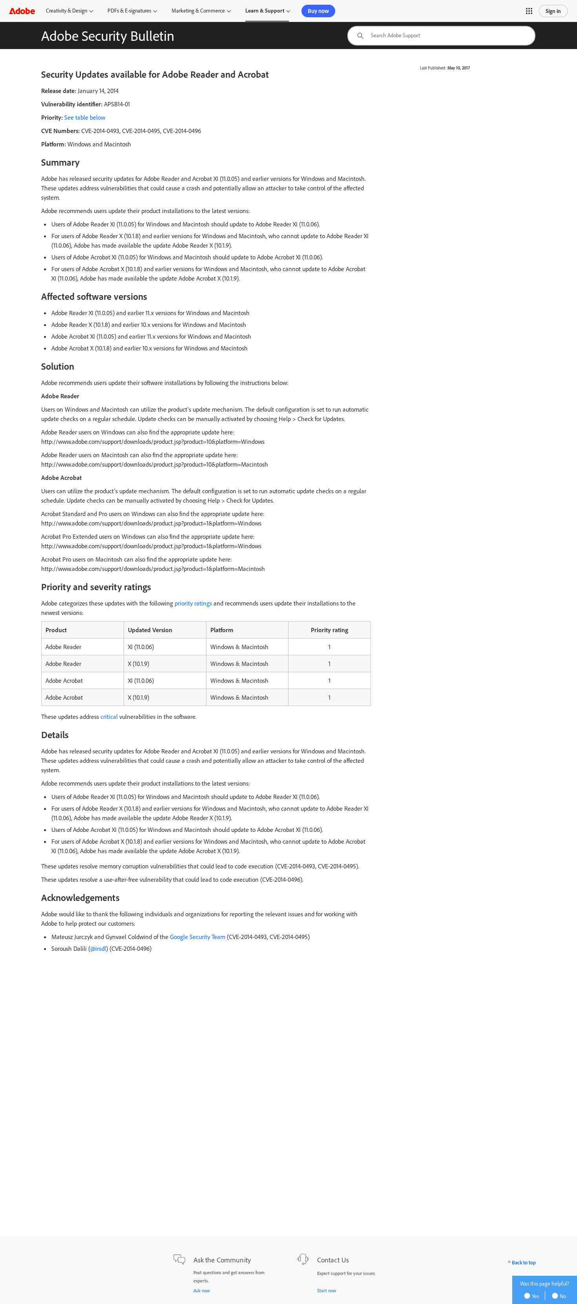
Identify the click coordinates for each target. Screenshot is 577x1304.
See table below (84, 117)
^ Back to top (522, 1262)
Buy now (318, 11)
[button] (529, 11)
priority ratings (193, 603)
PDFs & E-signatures (129, 10)
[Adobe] (22, 11)
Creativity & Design (66, 10)
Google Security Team (197, 937)
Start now (326, 1290)
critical (109, 716)
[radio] (534, 1295)
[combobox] (441, 36)
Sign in (553, 11)
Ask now (202, 1290)
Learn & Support (264, 10)
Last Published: (433, 68)
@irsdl (98, 948)
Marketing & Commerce (198, 10)
